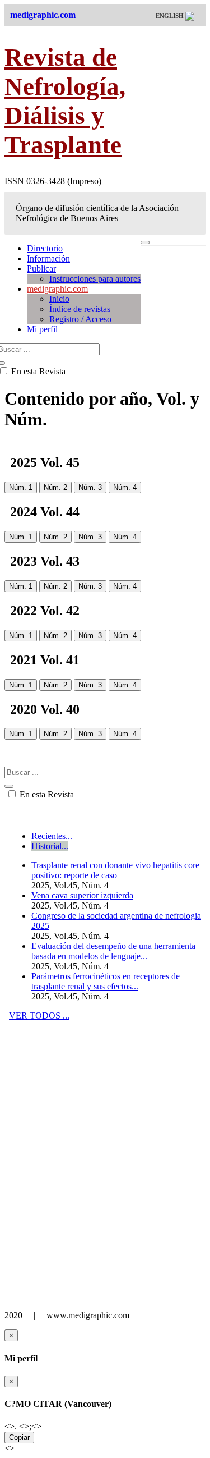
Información (48, 258)
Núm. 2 (55, 487)
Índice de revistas (93, 309)
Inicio (59, 299)
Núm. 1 (20, 487)
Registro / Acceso (80, 319)
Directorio (45, 248)
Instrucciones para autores (95, 278)
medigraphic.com (57, 289)
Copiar (19, 1437)
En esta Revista (45, 794)
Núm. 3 (90, 487)
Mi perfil (42, 329)
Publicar (41, 268)
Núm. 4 (125, 487)
